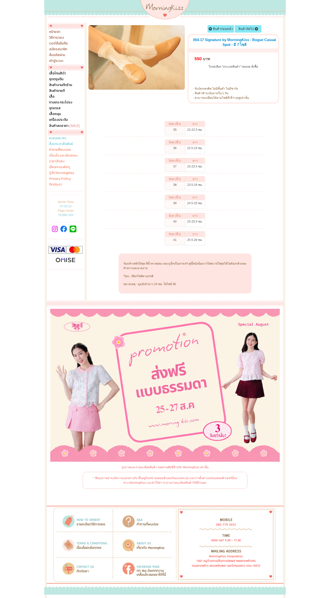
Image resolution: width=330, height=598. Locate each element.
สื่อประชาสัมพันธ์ (61, 144)
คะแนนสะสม (57, 138)
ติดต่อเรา (55, 184)
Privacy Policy (60, 178)
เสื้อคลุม (55, 114)
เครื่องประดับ (58, 119)
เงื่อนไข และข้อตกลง (63, 155)
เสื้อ (52, 96)
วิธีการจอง (56, 37)
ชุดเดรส (55, 108)
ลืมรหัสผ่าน (57, 55)
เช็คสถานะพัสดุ (59, 167)
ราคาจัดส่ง (57, 161)
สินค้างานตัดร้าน (60, 85)
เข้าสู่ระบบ (56, 60)
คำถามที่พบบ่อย (60, 149)
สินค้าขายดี (57, 90)
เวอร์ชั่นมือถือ (58, 43)
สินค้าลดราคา (64, 125)
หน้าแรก (54, 31)
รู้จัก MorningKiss (61, 173)
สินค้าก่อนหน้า (222, 29)
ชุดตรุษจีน (56, 79)
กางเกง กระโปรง (60, 102)
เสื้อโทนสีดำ (57, 73)
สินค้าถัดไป (246, 29)
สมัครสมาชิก (58, 49)
